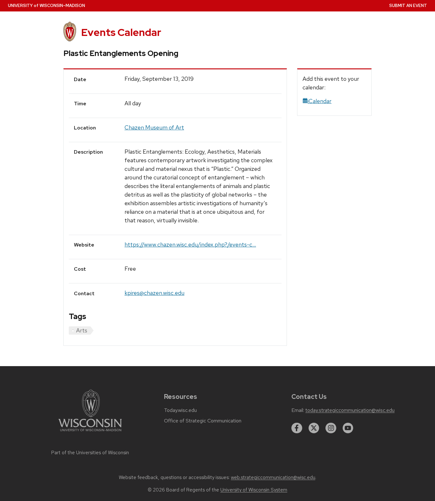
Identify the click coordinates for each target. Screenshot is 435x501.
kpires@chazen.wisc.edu (154, 292)
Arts (81, 330)
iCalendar (320, 101)
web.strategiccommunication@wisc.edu (273, 477)
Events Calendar (121, 32)
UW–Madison (46, 5)
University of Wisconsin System (253, 490)
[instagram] (330, 428)
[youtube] (348, 428)
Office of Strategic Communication (202, 421)
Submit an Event (408, 5)
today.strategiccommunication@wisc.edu (350, 410)
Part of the (90, 452)
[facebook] (296, 428)
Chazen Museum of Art (154, 127)
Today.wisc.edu (180, 410)
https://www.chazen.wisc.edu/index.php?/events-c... (190, 244)
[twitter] (314, 428)
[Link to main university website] (90, 432)
